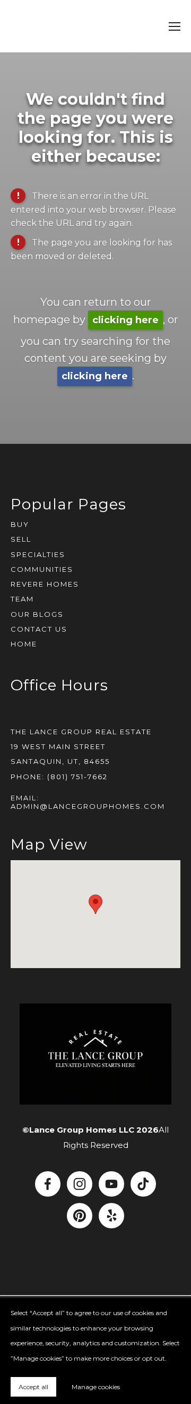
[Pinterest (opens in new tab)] (79, 1215)
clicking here (125, 320)
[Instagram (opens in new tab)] (79, 1184)
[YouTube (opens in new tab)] (111, 1184)
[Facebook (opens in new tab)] (47, 1184)
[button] (95, 904)
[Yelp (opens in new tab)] (111, 1215)
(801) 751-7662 (77, 776)
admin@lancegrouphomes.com (88, 806)
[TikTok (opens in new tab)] (143, 1184)
